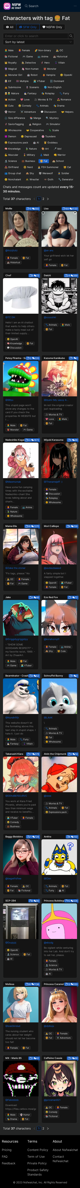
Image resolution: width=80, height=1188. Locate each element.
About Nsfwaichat (65, 1150)
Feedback (8, 1163)
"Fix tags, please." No (17, 573)
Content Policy (37, 1150)
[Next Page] (48, 199)
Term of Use (36, 1156)
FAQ (4, 1156)
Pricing (7, 1150)
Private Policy (37, 1163)
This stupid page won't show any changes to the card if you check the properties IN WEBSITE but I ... (20, 412)
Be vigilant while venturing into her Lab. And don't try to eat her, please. (59, 951)
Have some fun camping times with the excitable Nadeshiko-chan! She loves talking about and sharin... (18, 494)
